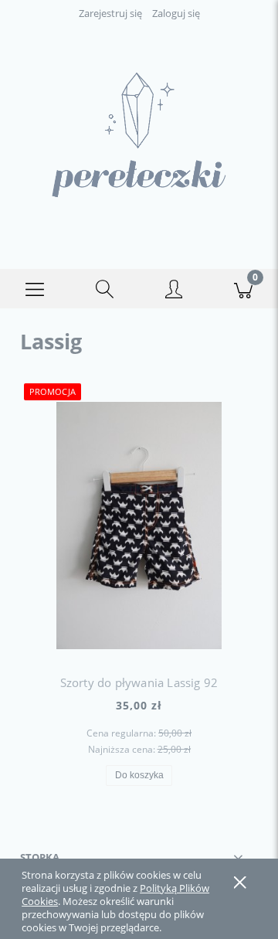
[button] (35, 289)
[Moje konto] (173, 291)
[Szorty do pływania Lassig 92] (139, 525)
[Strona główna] (139, 135)
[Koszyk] (243, 289)
